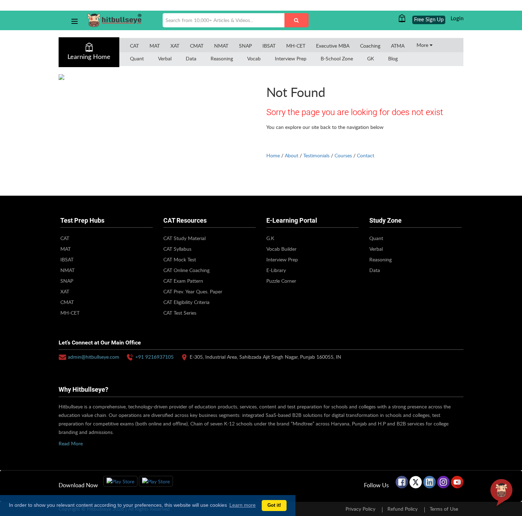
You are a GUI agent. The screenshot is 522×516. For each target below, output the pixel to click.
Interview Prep (290, 58)
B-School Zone (337, 58)
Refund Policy (402, 508)
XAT (174, 45)
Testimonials (316, 155)
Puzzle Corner (281, 280)
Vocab (254, 58)
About (291, 155)
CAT (134, 45)
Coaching (370, 45)
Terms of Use (444, 508)
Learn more (242, 505)
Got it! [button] (274, 505)
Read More (71, 443)
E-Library (276, 270)
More (423, 45)
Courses (343, 155)
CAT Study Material (184, 238)
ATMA (397, 45)
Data (191, 58)
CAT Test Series (179, 312)
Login (457, 18)
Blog (393, 58)
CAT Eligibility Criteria (186, 302)
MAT (154, 45)
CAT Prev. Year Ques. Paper (192, 291)
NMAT (221, 45)
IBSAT (269, 45)
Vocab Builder (281, 248)
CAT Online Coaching (186, 270)
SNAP (245, 45)
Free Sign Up (429, 19)
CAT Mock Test (179, 259)
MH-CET (295, 45)
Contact (365, 155)
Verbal (165, 58)
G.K (270, 238)
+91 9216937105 (154, 356)
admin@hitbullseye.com (93, 356)
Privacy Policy (360, 508)
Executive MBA (332, 45)
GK (370, 58)
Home (273, 155)
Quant (137, 58)
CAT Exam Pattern (183, 280)
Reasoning (222, 58)
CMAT (196, 45)
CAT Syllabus (177, 248)
